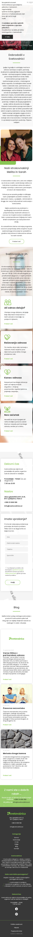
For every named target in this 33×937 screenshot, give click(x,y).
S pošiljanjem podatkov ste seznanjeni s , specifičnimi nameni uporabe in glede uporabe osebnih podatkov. (15, 571)
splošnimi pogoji (18, 570)
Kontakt (16, 849)
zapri (30, 2)
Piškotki (16, 928)
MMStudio (19, 934)
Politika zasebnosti (16, 924)
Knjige (16, 844)
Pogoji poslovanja (16, 931)
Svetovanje (16, 840)
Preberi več (16, 241)
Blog (16, 846)
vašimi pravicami (10, 573)
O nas (16, 842)
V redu (7, 37)
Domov (16, 838)
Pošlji (13, 582)
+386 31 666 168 (20, 799)
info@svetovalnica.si (21, 802)
